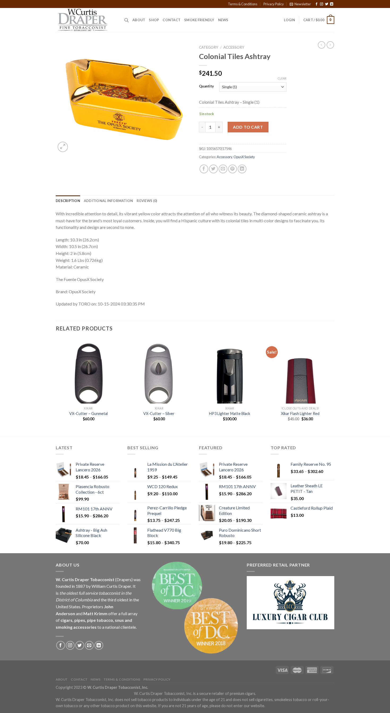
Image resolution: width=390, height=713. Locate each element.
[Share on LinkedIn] (242, 169)
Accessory (233, 47)
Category (208, 47)
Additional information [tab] (108, 201)
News (223, 20)
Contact (171, 20)
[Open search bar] (126, 20)
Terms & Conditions (242, 4)
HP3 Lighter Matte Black (229, 413)
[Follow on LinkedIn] (331, 4)
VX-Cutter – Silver (159, 413)
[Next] (333, 386)
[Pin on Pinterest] (232, 169)
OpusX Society (244, 157)
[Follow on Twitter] (326, 4)
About (138, 20)
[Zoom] (63, 147)
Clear (282, 78)
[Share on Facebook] (204, 169)
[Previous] (56, 386)
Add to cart (248, 126)
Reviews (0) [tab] (147, 201)
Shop (154, 20)
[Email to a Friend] (223, 169)
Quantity (206, 86)
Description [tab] (68, 201)
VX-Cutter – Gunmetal (88, 413)
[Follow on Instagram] (321, 4)
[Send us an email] (89, 645)
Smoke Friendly (199, 20)
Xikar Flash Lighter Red (300, 413)
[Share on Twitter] (213, 169)
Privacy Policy (273, 4)
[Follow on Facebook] (316, 4)
